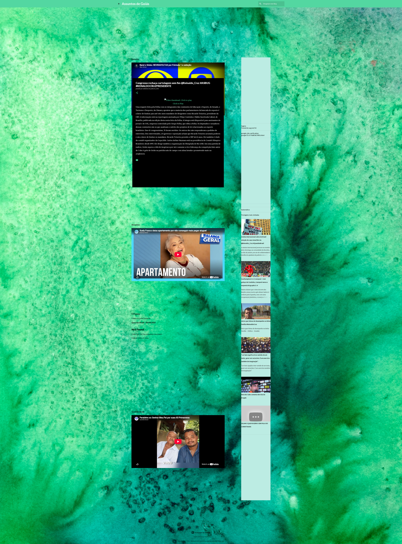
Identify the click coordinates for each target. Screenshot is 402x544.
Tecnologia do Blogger (202, 532)
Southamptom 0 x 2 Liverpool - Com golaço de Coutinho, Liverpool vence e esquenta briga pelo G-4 (254, 282)
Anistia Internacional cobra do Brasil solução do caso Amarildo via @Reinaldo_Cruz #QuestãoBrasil (253, 240)
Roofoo (207, 536)
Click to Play (178, 104)
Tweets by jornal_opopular (141, 318)
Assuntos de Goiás (135, 4)
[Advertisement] (178, 205)
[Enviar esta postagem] (137, 161)
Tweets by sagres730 (248, 128)
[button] (137, 93)
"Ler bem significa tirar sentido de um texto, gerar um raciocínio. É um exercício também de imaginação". (255, 358)
